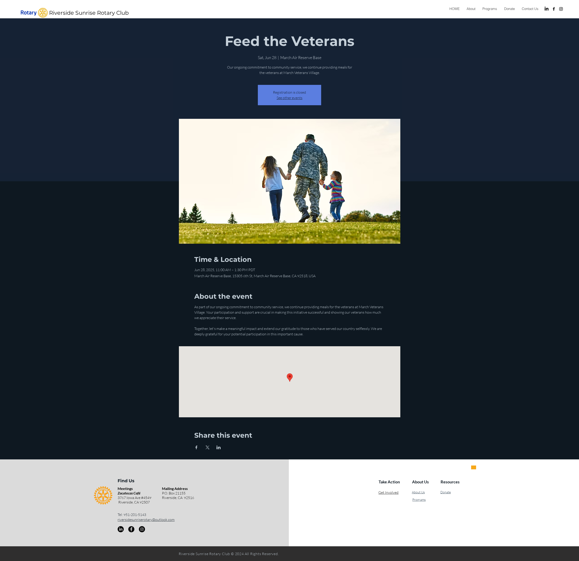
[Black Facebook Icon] (553, 9)
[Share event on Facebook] (196, 447)
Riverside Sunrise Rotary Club (89, 13)
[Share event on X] (207, 447)
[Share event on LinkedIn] (218, 447)
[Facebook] (131, 529)
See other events (289, 97)
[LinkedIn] (546, 9)
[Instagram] (561, 9)
